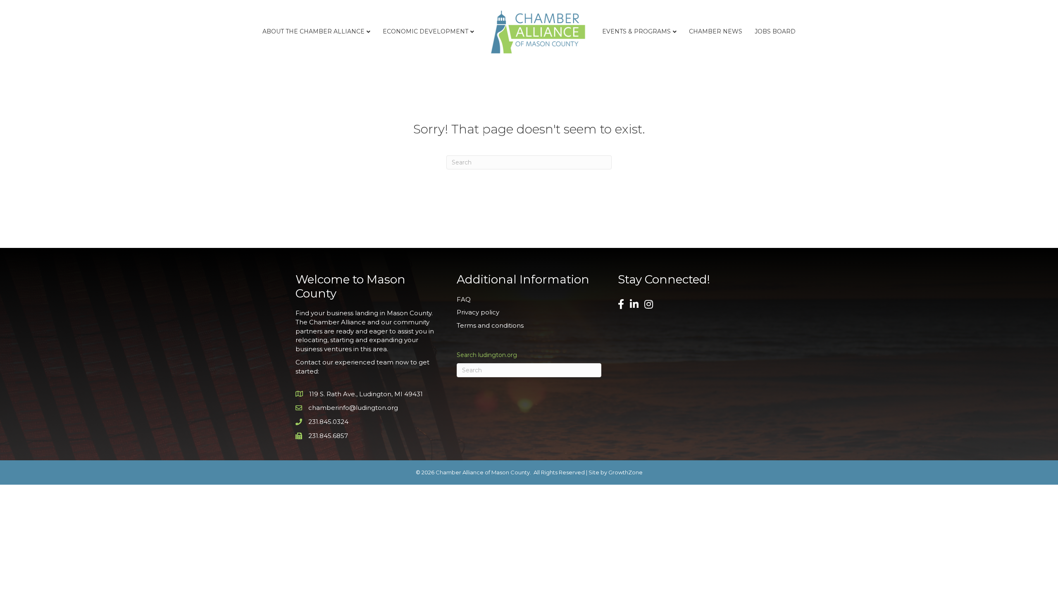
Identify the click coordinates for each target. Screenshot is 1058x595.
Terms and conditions (490, 325)
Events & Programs (636, 31)
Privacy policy (478, 312)
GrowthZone (625, 472)
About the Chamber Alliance (313, 31)
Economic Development (425, 31)
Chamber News (715, 31)
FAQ (464, 299)
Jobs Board (775, 31)
